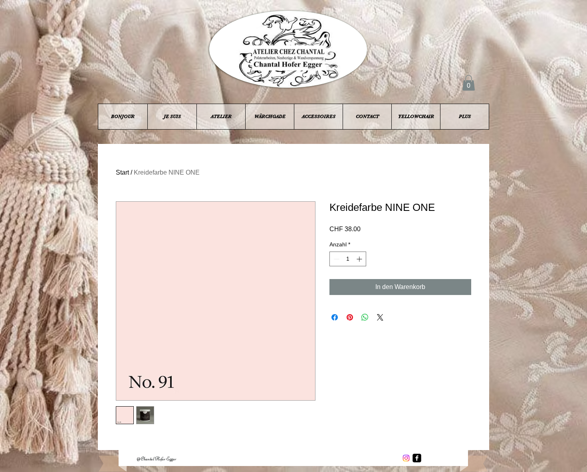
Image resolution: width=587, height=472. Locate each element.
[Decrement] (336, 259)
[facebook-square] (416, 458)
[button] (468, 82)
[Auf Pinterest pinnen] (350, 317)
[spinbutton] (348, 259)
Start (122, 172)
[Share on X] (380, 317)
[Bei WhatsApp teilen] (365, 317)
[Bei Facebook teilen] (334, 317)
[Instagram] (406, 458)
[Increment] (360, 259)
